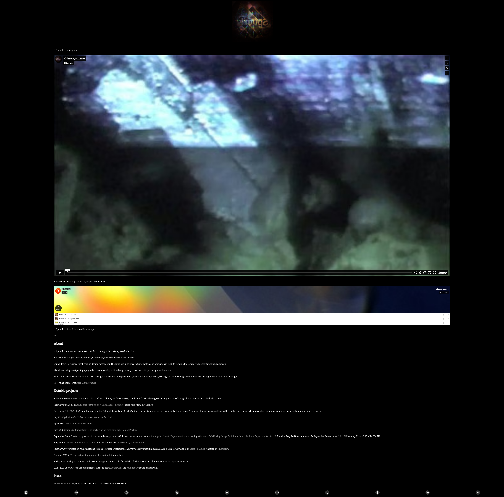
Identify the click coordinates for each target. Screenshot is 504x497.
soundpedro (133, 468)
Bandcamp (88, 329)
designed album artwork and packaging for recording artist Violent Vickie (100, 430)
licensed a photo (72, 442)
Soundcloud (72, 329)
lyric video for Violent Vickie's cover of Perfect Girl (88, 417)
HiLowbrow (223, 449)
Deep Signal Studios (86, 383)
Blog (56, 335)
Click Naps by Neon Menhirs (130, 442)
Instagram (173, 461)
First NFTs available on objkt (78, 423)
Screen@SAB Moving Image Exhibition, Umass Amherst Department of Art (236, 436)
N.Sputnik (58, 50)
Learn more (318, 411)
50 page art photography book (84, 455)
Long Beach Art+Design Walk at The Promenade (99, 405)
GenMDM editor (76, 398)
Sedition (194, 449)
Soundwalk (116, 468)
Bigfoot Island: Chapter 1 (167, 436)
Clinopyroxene (76, 281)
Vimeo (202, 449)
